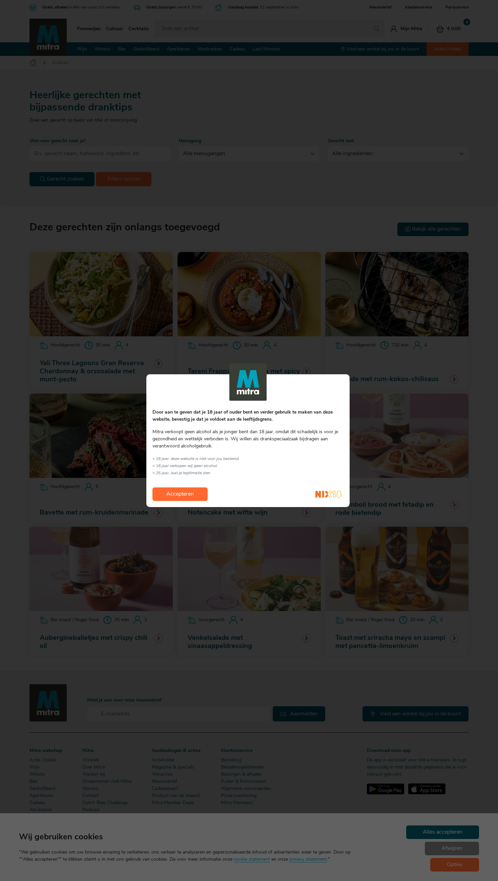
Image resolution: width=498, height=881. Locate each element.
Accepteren (180, 494)
